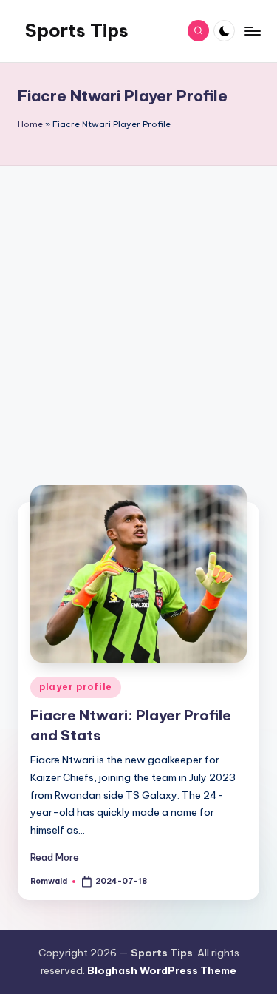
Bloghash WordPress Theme (161, 970)
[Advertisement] (138, 325)
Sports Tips (77, 30)
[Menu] (251, 31)
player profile (75, 686)
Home (30, 124)
